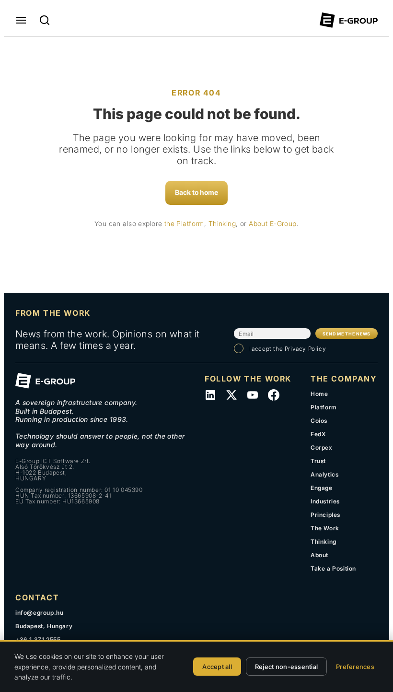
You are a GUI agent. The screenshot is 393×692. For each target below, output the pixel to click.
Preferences (355, 666)
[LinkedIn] (210, 395)
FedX (318, 434)
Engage (322, 487)
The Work (325, 528)
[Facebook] (273, 395)
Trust (318, 461)
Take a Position (333, 568)
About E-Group (272, 223)
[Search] (44, 20)
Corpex (322, 447)
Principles (325, 514)
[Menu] (21, 20)
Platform (324, 407)
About (319, 555)
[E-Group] (349, 20)
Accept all (217, 666)
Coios (319, 420)
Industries (325, 501)
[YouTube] (252, 395)
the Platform (184, 223)
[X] (231, 395)
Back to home (196, 192)
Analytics (324, 474)
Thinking (222, 223)
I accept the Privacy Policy (287, 348)
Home (319, 393)
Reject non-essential (286, 666)
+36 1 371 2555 (37, 639)
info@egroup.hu (39, 612)
